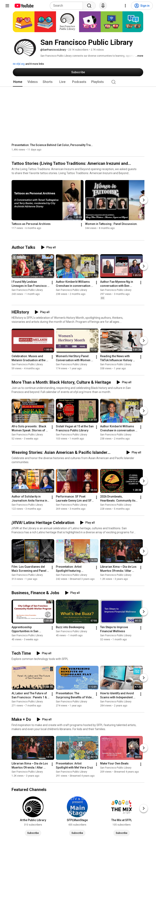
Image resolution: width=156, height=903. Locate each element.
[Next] (144, 200)
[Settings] (125, 5)
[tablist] (78, 82)
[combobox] (67, 5)
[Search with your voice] (103, 6)
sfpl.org (20, 63)
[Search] (89, 6)
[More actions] (81, 225)
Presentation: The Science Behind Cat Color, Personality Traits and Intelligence (52, 145)
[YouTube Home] (23, 5)
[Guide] (7, 5)
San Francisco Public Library (27, 290)
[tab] (18, 82)
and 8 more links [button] (34, 63)
